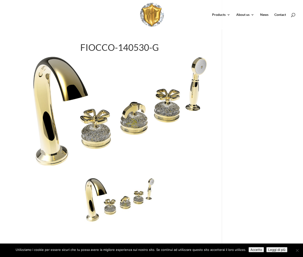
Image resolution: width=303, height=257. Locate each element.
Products (219, 15)
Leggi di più (276, 250)
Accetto (256, 250)
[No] (297, 250)
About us (243, 15)
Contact (280, 15)
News (264, 15)
